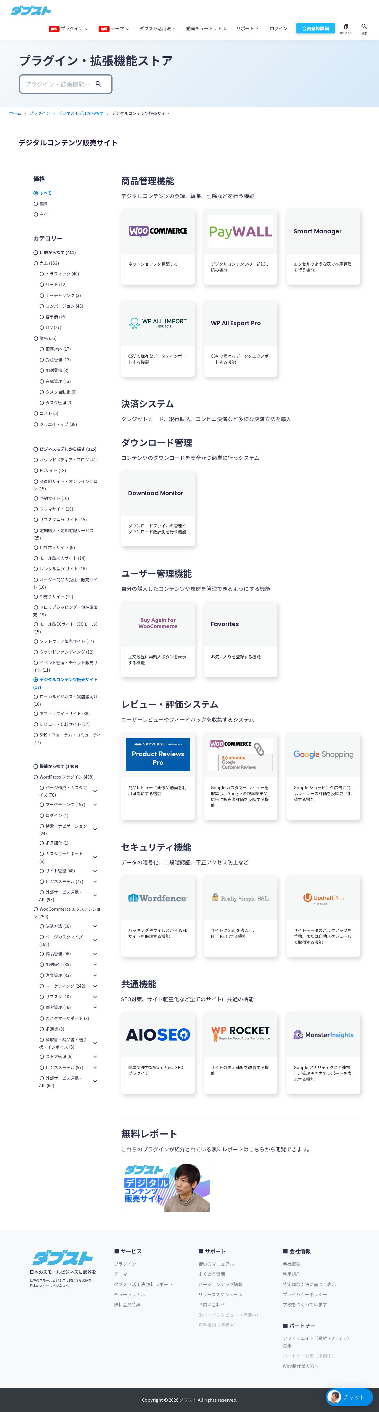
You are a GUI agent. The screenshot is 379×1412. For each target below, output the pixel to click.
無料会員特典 (127, 1304)
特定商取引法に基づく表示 (309, 1284)
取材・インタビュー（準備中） (229, 1315)
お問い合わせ (211, 1304)
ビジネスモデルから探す (81, 113)
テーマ (120, 1274)
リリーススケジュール (220, 1294)
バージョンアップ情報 (220, 1284)
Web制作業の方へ (301, 1366)
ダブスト (188, 1400)
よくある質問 (211, 1274)
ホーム (15, 113)
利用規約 (292, 1274)
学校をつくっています (305, 1304)
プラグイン (39, 113)
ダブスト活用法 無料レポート (143, 1284)
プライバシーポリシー (305, 1294)
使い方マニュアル (216, 1264)
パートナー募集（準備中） (309, 1355)
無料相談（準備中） (218, 1325)
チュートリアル (129, 1294)
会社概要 (292, 1264)
